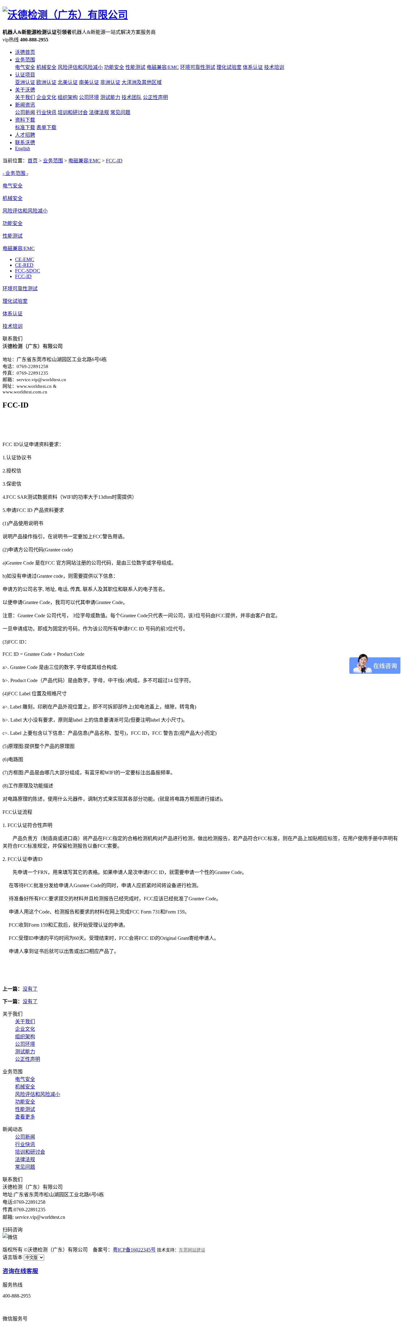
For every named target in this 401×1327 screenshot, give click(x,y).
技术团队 (132, 97)
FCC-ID (114, 160)
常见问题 (120, 112)
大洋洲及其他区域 (142, 82)
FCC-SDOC (27, 270)
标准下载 (25, 127)
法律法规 (99, 112)
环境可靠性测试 (197, 67)
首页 (33, 160)
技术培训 (274, 67)
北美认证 (68, 82)
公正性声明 (155, 97)
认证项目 (25, 74)
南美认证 (89, 82)
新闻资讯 (25, 105)
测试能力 (110, 97)
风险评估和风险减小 (80, 67)
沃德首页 (25, 52)
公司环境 (89, 97)
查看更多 (25, 1116)
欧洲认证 (46, 82)
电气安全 (25, 67)
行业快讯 (46, 112)
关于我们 (25, 97)
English (22, 148)
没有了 (30, 989)
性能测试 (135, 67)
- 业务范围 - (15, 173)
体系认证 (253, 67)
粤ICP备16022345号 (134, 1249)
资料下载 (25, 120)
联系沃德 (25, 142)
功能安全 (114, 67)
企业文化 (46, 97)
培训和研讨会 (73, 112)
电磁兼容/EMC (163, 67)
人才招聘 (25, 135)
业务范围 (25, 59)
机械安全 (46, 67)
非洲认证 (110, 82)
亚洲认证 (25, 82)
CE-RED (24, 265)
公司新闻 (25, 112)
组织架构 (68, 97)
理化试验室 (229, 67)
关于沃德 (25, 89)
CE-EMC (24, 259)
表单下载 (46, 127)
